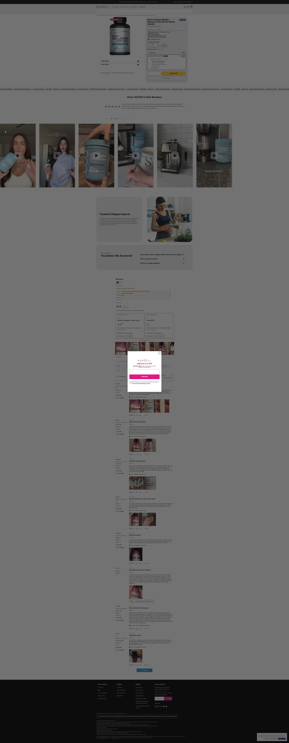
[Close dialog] (159, 353)
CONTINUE (144, 376)
